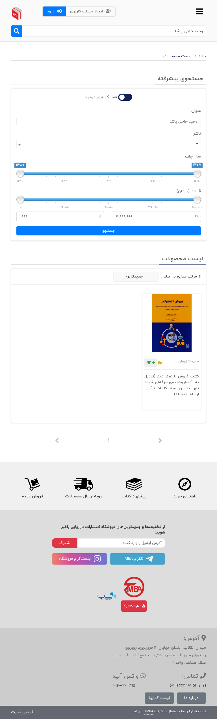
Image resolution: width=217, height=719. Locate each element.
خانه (202, 56)
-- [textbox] (197, 144)
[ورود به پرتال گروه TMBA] (134, 587)
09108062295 (124, 685)
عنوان (196, 110)
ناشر (197, 133)
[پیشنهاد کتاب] (134, 484)
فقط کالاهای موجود (101, 97)
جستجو (108, 230)
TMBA (148, 711)
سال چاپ (193, 156)
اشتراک (65, 543)
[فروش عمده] (32, 484)
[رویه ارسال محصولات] (83, 484)
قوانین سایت (22, 712)
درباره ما (191, 698)
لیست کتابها (159, 698)
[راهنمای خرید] (184, 484)
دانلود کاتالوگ (132, 606)
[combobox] (108, 144)
